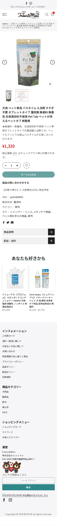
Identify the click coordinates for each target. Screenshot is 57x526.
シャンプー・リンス (21, 212)
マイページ (7, 432)
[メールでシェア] (12, 222)
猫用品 (5, 396)
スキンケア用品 (41, 212)
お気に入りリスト (10, 437)
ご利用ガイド (8, 335)
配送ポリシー (8, 371)
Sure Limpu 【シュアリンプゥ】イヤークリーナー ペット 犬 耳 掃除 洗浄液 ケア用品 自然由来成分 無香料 (41, 300)
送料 (15, 153)
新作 (17, 207)
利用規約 (6, 376)
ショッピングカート (11, 426)
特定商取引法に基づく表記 (15, 356)
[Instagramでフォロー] (30, 3)
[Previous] (4, 62)
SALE (4, 412)
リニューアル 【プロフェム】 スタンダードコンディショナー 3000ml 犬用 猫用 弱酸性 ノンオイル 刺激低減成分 (14, 300)
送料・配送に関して (11, 340)
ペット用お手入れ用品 (14, 216)
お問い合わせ (8, 351)
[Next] (52, 62)
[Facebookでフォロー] (26, 3)
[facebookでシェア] (3, 222)
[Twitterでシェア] (8, 222)
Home (5, 24)
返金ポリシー (8, 366)
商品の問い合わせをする (15, 182)
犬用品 (5, 391)
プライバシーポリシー (13, 361)
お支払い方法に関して (13, 346)
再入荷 (5, 407)
